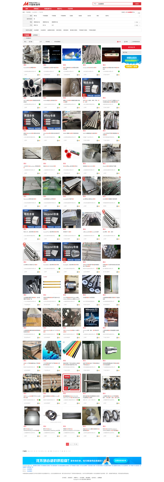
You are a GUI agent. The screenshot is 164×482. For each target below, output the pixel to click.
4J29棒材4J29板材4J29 (89, 199)
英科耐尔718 (67, 232)
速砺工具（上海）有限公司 (89, 400)
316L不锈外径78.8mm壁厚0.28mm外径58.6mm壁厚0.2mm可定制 (71, 299)
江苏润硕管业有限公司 (48, 71)
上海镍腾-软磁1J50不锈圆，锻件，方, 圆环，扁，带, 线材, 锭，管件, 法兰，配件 (111, 397)
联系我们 (70, 477)
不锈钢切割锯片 (92, 30)
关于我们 (64, 477)
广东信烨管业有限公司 (48, 367)
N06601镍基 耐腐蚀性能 (70, 133)
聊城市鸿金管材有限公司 (88, 268)
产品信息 (26, 35)
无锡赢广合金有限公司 (88, 137)
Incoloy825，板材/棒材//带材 (71, 264)
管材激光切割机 (73, 30)
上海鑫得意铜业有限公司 (68, 301)
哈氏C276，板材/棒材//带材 (31, 232)
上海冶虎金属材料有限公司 (49, 104)
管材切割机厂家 (101, 465)
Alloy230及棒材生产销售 (109, 166)
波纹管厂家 (138, 465)
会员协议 (94, 477)
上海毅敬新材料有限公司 (29, 170)
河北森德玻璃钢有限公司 (108, 301)
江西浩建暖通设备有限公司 (89, 367)
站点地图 (82, 477)
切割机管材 (65, 30)
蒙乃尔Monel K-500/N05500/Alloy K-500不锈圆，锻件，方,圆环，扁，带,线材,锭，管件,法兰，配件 (32, 431)
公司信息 (35, 35)
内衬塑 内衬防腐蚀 (89, 297)
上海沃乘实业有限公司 (88, 71)
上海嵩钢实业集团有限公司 (89, 334)
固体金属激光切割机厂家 (65, 465)
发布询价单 (131, 47)
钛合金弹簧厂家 (85, 465)
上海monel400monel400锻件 (91, 232)
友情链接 (100, 477)
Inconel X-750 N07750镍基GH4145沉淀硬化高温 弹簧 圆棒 (111, 101)
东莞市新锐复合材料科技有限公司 (69, 367)
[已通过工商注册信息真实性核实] (39, 71)
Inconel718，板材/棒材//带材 (51, 232)
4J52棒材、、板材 (108, 232)
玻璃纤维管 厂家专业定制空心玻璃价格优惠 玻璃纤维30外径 (71, 364)
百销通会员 (28, 38)
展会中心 (59, 8)
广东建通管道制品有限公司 (109, 367)
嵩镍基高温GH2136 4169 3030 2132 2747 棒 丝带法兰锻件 (71, 397)
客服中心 (76, 477)
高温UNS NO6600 (49, 166)
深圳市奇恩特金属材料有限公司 (109, 334)
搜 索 (137, 4)
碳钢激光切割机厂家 (47, 465)
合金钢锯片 (36, 30)
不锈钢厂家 (132, 465)
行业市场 (70, 8)
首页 (27, 8)
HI (41, 451)
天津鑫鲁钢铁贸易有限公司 (109, 203)
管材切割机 (59, 30)
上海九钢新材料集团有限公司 (89, 104)
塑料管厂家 (30, 467)
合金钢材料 (43, 30)
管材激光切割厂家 (93, 465)
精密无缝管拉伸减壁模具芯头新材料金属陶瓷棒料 (91, 396)
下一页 (75, 444)
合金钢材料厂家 (126, 465)
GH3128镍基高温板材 (90, 133)
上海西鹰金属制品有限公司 (30, 71)
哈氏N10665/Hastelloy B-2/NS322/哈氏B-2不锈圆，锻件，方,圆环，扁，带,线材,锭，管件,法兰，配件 (111, 431)
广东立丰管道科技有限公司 (30, 301)
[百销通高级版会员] (97, 268)
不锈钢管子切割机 (83, 30)
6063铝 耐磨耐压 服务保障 (110, 199)
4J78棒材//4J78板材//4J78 (30, 264)
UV (62, 451)
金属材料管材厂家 (109, 465)
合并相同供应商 (136, 41)
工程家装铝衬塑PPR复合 (51, 67)
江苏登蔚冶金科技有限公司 (69, 235)
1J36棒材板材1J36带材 (49, 199)
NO (51, 451)
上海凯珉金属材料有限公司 (109, 170)
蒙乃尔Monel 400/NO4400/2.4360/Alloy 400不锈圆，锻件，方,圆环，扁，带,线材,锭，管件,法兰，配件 (51, 431)
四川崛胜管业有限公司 (108, 268)
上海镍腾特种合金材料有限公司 (109, 400)
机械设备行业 (48, 8)
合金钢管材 (29, 469)
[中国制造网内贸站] (32, 3)
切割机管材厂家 (55, 465)
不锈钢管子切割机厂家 (76, 465)
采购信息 (36, 8)
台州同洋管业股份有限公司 (49, 301)
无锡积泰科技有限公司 (108, 104)
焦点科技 (84, 479)
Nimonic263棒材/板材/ (30, 199)
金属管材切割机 (51, 30)
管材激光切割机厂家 (37, 465)
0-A (29, 451)
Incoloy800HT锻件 (68, 199)
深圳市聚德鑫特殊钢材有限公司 (109, 137)
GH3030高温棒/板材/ (50, 100)
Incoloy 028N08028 (89, 67)
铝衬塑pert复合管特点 (70, 166)
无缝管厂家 (25, 467)
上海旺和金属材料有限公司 (89, 433)
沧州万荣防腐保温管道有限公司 (89, 301)
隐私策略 (88, 477)
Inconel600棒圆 (30, 67)
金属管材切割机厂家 (118, 465)
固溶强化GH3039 (89, 166)
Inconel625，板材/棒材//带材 (51, 264)
